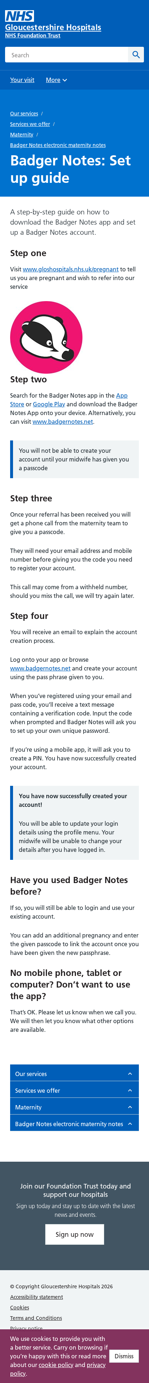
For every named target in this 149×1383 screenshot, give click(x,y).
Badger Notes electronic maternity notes (58, 145)
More (55, 82)
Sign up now (75, 1234)
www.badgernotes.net (63, 421)
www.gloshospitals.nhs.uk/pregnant (71, 269)
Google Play (49, 404)
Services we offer (30, 124)
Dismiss (124, 1356)
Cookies (19, 1307)
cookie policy (56, 1364)
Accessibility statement (36, 1297)
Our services (24, 113)
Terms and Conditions (36, 1318)
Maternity (21, 134)
